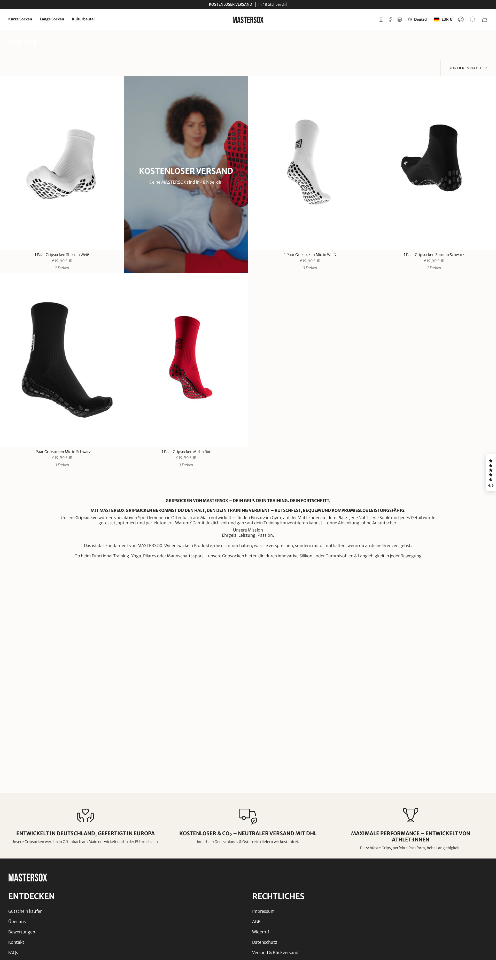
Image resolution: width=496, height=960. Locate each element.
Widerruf (260, 931)
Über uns (17, 921)
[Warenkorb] (485, 19)
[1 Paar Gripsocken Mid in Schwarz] (62, 360)
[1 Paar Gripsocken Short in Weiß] (62, 163)
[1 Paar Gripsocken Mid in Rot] (186, 360)
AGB (256, 921)
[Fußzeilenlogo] (27, 877)
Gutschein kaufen (25, 911)
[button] (491, 472)
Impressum (263, 911)
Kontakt (16, 942)
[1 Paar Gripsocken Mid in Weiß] (310, 163)
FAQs (13, 952)
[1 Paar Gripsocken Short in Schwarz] (434, 163)
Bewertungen (21, 931)
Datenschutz (264, 942)
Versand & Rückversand (275, 952)
